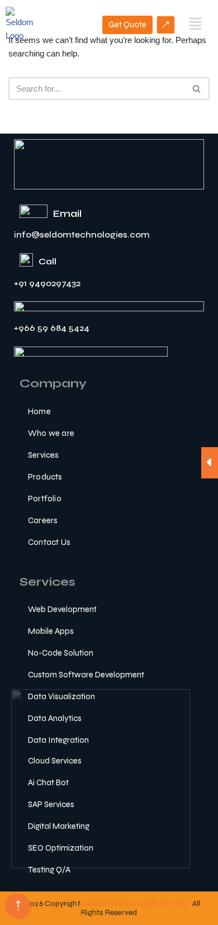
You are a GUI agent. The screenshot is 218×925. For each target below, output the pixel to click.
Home (39, 411)
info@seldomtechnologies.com (82, 234)
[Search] (197, 88)
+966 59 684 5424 (51, 327)
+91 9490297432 (47, 283)
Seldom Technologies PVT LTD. (136, 903)
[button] (195, 24)
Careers (43, 520)
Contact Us (49, 542)
